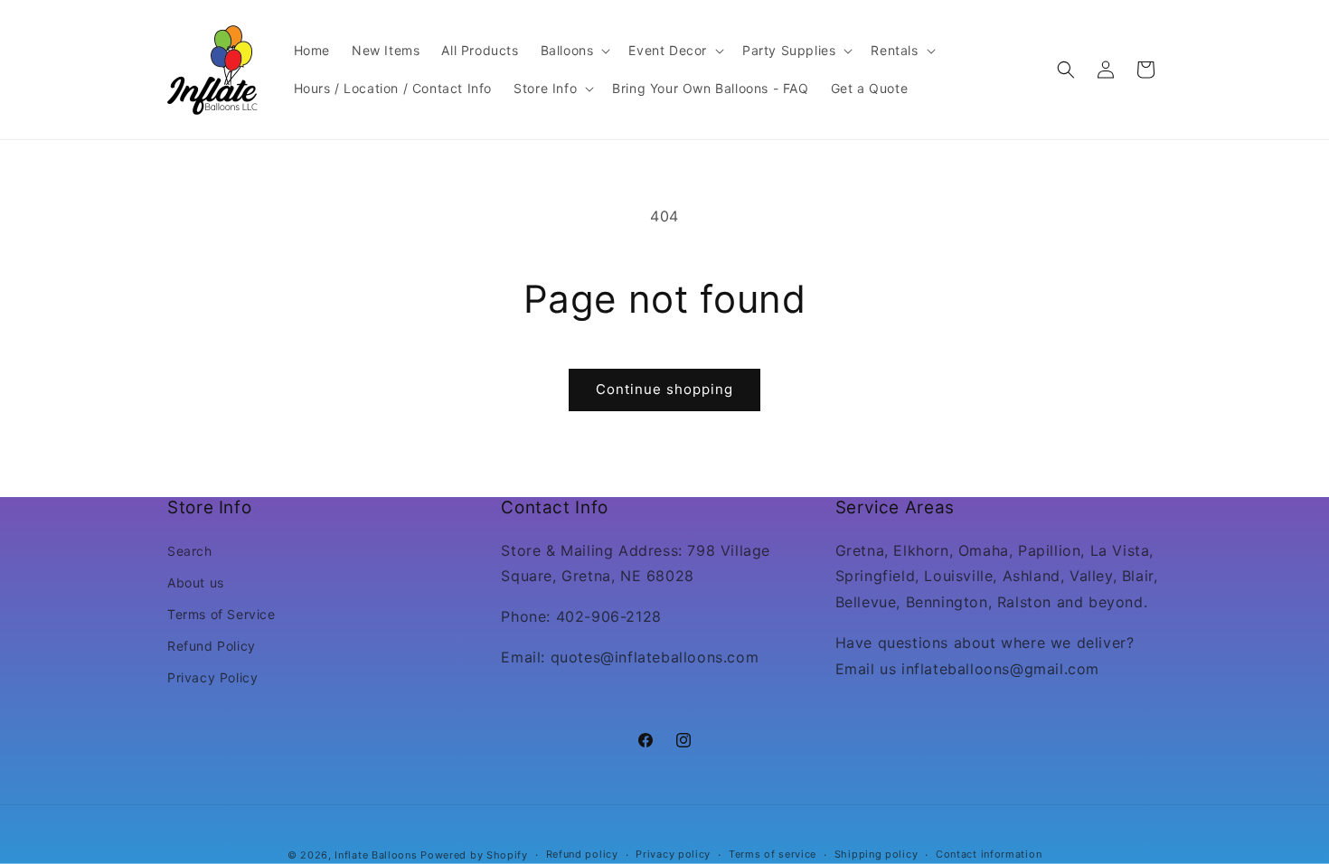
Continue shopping (664, 389)
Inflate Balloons (376, 855)
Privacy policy (673, 854)
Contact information (989, 854)
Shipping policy (876, 854)
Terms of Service (221, 614)
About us (195, 582)
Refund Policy (211, 645)
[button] (574, 51)
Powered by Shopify (474, 855)
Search (189, 551)
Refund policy (582, 854)
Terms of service (772, 854)
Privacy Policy (212, 677)
